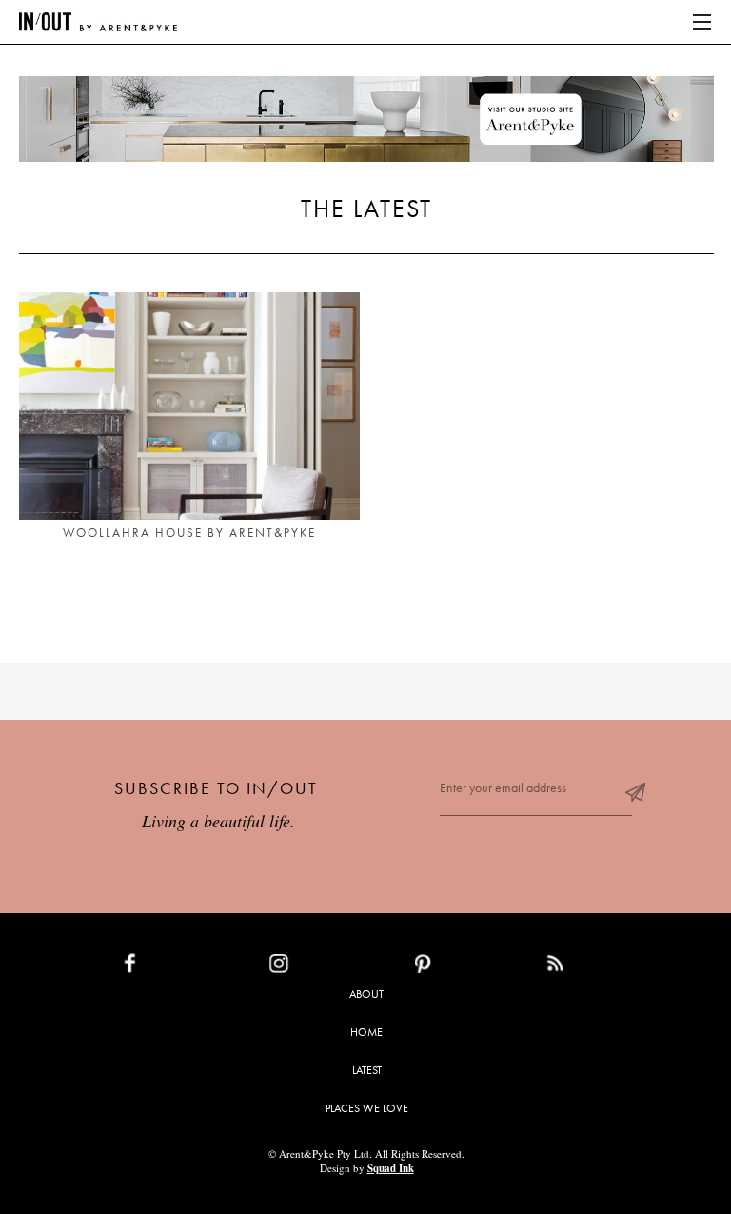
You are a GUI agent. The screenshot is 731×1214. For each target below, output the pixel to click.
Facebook (174, 967)
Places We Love (367, 1108)
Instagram (323, 967)
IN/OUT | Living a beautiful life (98, 21)
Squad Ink (390, 1168)
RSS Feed (593, 967)
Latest (367, 1070)
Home (366, 1032)
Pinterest (464, 967)
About (366, 994)
